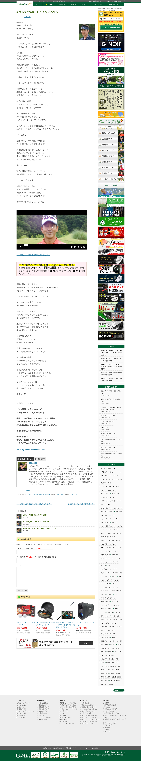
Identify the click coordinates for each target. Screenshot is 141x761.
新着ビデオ (46, 494)
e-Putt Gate (63, 719)
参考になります (105, 427)
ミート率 (103, 612)
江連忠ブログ (43, 705)
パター (120, 576)
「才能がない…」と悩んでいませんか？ (36, 522)
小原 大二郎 (33, 463)
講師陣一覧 (62, 4)
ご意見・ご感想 (87, 713)
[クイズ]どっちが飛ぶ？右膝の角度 (81, 504)
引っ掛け (111, 659)
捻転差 (108, 662)
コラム (103, 504)
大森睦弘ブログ (44, 711)
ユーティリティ (116, 616)
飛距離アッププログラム (68, 705)
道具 (102, 680)
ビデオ (36, 494)
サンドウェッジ (105, 515)
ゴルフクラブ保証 (87, 723)
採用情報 (106, 729)
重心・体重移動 (115, 680)
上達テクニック (105, 637)
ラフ (102, 623)
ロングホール (105, 634)
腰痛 (109, 677)
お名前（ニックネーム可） (29, 548)
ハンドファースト (117, 573)
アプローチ (104, 479)
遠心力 (107, 680)
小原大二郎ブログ (44, 703)
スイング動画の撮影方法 (89, 715)
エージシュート (105, 494)
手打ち (103, 662)
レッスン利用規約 (108, 711)
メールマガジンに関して (89, 709)
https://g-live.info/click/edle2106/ (31, 449)
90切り (109, 468)
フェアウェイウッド (116, 590)
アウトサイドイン (106, 476)
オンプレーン (115, 494)
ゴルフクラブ (118, 508)
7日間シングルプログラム (68, 703)
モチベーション (105, 616)
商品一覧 (74, 4)
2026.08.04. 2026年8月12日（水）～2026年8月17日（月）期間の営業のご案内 (111, 353)
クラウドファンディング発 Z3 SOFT (26, 624)
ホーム (38, 4)
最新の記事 (41, 459)
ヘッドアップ (105, 605)
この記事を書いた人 (26, 459)
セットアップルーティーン (108, 551)
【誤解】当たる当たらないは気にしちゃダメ (34, 504)
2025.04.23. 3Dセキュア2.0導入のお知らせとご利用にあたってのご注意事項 (111, 367)
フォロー (110, 594)
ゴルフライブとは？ (23, 703)
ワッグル (112, 634)
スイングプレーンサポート (90, 721)
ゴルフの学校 (21, 717)
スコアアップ (29, 494)
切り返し (113, 644)
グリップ (112, 501)
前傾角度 (103, 648)
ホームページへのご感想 (90, 748)
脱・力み (63, 715)
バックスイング (105, 576)
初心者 (119, 644)
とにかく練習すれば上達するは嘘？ (35, 515)
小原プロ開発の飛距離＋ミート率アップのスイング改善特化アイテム (65, 625)
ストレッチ (119, 540)
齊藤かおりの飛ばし (66, 717)
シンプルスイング (106, 529)
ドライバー (116, 569)
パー (111, 580)
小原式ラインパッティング (68, 709)
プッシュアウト (105, 601)
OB (114, 468)
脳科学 (118, 673)
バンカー (114, 576)
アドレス (115, 476)
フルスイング (105, 598)
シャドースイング (106, 519)
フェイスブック (108, 727)
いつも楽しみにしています (108, 415)
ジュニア (115, 529)
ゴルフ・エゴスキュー (67, 723)
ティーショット (105, 562)
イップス (103, 483)
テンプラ (103, 565)
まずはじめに (21, 705)
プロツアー (114, 601)
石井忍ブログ (43, 713)
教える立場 (115, 662)
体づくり (115, 641)
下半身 (113, 637)
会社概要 (114, 1)
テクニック (114, 562)
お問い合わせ (47, 748)
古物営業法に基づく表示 (111, 713)
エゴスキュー (111, 490)
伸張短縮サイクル (106, 641)
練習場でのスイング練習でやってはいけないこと (40, 528)
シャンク (114, 522)
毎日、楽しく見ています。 (108, 448)
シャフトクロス (105, 522)
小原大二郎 (104, 659)
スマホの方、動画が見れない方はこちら (33, 255)
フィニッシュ (105, 590)
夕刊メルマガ (118, 652)
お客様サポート (113, 4)
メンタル (117, 612)
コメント (20, 565)
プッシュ (112, 598)
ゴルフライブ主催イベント (25, 711)
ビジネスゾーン (105, 583)
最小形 (103, 670)
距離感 (119, 677)
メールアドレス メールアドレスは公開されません (37, 557)
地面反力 (110, 652)
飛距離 (111, 684)
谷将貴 (114, 677)
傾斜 (102, 644)
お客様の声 (104, 472)
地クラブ (103, 652)
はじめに (50, 4)
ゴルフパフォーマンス (107, 511)
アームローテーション (115, 479)
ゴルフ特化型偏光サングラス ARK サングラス (45, 624)
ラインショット (117, 619)
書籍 (118, 666)
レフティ (103, 630)
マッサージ (109, 608)
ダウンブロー (115, 555)
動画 (40, 494)
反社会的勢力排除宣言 (110, 709)
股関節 (112, 673)
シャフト (115, 519)
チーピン (108, 558)
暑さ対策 (113, 666)
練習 (107, 673)
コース (108, 504)
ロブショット (111, 630)
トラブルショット (106, 569)
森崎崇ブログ (43, 719)
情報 (117, 659)
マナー (116, 608)
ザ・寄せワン (64, 711)
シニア (113, 515)
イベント (85, 4)
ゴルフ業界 (118, 511)
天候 (102, 655)
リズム (107, 623)
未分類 (108, 670)
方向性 (107, 666)
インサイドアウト (106, 486)
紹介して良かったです (107, 421)
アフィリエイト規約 (109, 723)
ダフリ (103, 558)
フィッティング (113, 587)
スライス (112, 544)
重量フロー (104, 684)
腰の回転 (103, 677)
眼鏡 (117, 670)
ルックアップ (105, 626)
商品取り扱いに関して (89, 707)
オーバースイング (106, 497)
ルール (112, 626)
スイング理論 (111, 533)
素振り (103, 673)
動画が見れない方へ (88, 711)
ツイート (27, 17)
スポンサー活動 (98, 4)
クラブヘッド (105, 501)
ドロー (108, 573)
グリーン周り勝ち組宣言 (68, 707)
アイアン (118, 472)
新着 (102, 666)
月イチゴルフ (64, 721)
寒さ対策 (111, 655)
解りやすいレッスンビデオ (108, 433)
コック (119, 501)
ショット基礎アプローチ (108, 526)
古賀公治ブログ (44, 715)
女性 (106, 655)
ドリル (103, 573)
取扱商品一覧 (21, 709)
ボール (103, 608)
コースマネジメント (106, 508)
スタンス (112, 537)
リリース (113, 623)
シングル (119, 526)
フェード (103, 594)
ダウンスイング (105, 555)
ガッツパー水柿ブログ (46, 717)
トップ (109, 565)
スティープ (104, 540)
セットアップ (117, 547)
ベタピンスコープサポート (90, 717)
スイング (103, 533)
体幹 (121, 641)
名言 (117, 648)
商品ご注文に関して (88, 705)
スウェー (119, 533)
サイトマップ (121, 1)
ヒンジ (116, 580)
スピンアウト (105, 544)
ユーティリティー (106, 619)
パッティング (105, 580)
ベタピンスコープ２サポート (91, 719)
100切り (103, 468)
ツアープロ (116, 558)
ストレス (111, 540)
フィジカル (104, 587)
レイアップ (119, 626)
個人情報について (58, 748)
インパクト (116, 486)
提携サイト (106, 731)
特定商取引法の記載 (94, 1)
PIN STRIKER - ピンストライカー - (85, 624)
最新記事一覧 (21, 715)
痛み (113, 670)
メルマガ (110, 612)
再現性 (107, 644)
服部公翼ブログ (44, 709)
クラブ (115, 497)
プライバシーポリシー (105, 1)
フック (116, 594)
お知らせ (111, 472)
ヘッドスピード (114, 605)
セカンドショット (106, 547)
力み (109, 648)
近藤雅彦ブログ (44, 707)
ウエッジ (103, 490)
